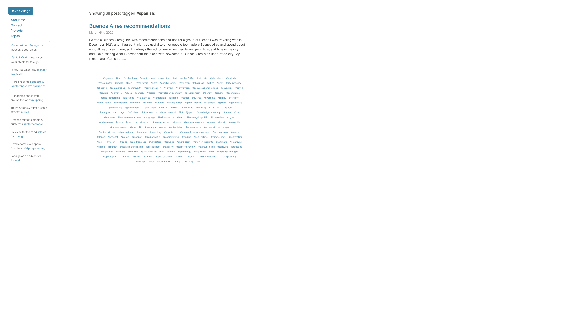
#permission (170, 132)
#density (139, 92)
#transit (147, 156)
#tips (211, 151)
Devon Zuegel (21, 11)
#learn (180, 117)
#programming (35, 148)
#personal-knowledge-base (195, 132)
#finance (135, 102)
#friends (147, 102)
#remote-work (218, 137)
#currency (116, 92)
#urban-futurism (206, 156)
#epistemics (143, 97)
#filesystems (120, 102)
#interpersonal (33, 124)
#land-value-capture (129, 117)
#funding (159, 102)
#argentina (164, 78)
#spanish (112, 146)
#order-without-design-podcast (116, 132)
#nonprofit (136, 127)
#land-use (109, 117)
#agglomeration (111, 78)
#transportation (163, 156)
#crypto (103, 92)
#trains (137, 156)
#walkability (163, 161)
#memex (145, 122)
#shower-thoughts (203, 141)
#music (222, 122)
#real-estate (201, 137)
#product (137, 137)
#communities (117, 87)
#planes (101, 137)
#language (149, 117)
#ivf (181, 112)
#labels (227, 112)
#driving (219, 92)
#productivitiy (152, 137)
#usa (151, 161)
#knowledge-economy (208, 112)
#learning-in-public (197, 117)
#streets (120, 151)
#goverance (235, 102)
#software (221, 141)
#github (222, 102)
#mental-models (161, 122)
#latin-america (166, 117)
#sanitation (155, 141)
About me (18, 20)
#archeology (130, 78)
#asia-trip (202, 78)
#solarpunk (236, 141)
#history (174, 107)
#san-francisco (138, 141)
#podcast (113, 137)
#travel (15, 160)
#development (192, 92)
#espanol (173, 97)
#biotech (231, 78)
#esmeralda (159, 97)
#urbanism (140, 161)
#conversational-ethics (205, 87)
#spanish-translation (131, 146)
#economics (233, 92)
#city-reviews (233, 83)
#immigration (224, 107)
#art (174, 78)
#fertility (234, 97)
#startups (222, 146)
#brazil (129, 83)
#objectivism (176, 127)
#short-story (183, 141)
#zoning (200, 161)
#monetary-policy (194, 122)
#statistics (236, 146)
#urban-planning (227, 156)
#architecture (147, 78)
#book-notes (105, 83)
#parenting (155, 132)
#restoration (235, 137)
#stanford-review (185, 146)
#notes (162, 127)
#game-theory (193, 102)
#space (101, 146)
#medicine (131, 122)
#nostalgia (150, 127)
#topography (109, 156)
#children (184, 83)
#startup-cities (206, 146)
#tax (161, 151)
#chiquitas (198, 83)
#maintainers (106, 122)
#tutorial (190, 156)
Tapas (15, 36)
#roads (123, 141)
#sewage (169, 141)
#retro (100, 141)
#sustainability (149, 151)
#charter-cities (168, 83)
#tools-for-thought (227, 151)
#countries (226, 87)
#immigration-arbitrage (111, 112)
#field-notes (104, 102)
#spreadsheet (153, 146)
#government (132, 107)
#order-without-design (216, 127)
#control (168, 87)
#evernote (209, 97)
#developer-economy (170, 92)
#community (134, 87)
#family (222, 97)
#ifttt (211, 107)
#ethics (185, 97)
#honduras (187, 107)
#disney (207, 92)
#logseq (231, 117)
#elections (128, 97)
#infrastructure (149, 112)
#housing (201, 107)
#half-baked (149, 107)
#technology (184, 151)
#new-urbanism (118, 127)
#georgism (209, 102)
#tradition (124, 156)
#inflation (132, 112)
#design (151, 92)
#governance (115, 107)
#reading (186, 137)
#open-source (193, 127)
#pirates (235, 132)
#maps (119, 122)
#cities (25, 112)
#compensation (152, 87)
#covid (239, 87)
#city (220, 83)
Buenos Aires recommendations (129, 26)
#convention (183, 87)
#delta (128, 92)
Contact (16, 25)
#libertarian (217, 117)
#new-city (234, 122)
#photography (220, 132)
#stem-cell (107, 151)
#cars (154, 83)
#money (211, 122)
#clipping (37, 100)
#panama (142, 132)
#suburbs (133, 151)
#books (119, 83)
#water (177, 161)
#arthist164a (187, 78)
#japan (189, 112)
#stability (168, 146)
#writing (188, 161)
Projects (17, 30)
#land (237, 112)
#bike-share (216, 78)
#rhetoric (112, 141)
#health (163, 107)
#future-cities (174, 102)
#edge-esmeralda (110, 97)
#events (196, 97)
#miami (177, 122)
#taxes (171, 151)
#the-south (200, 151)
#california (142, 83)
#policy (125, 137)
